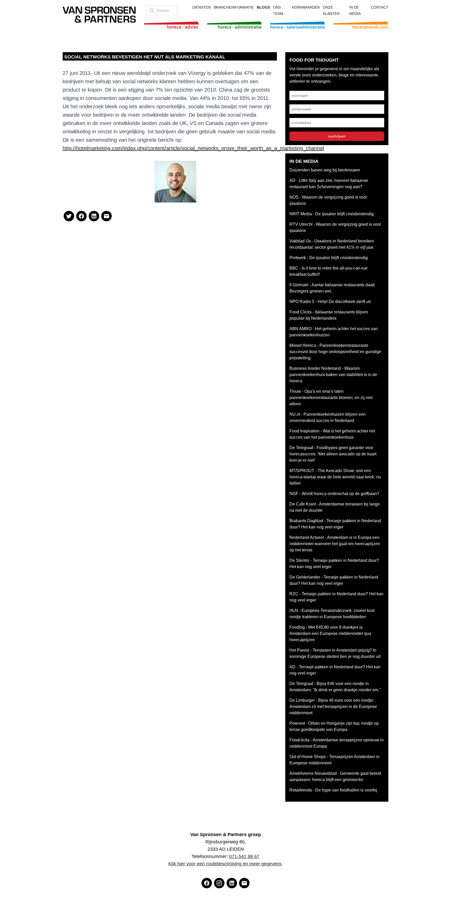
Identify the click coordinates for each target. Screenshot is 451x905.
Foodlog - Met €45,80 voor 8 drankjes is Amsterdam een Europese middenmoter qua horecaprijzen (330, 633)
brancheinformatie (234, 7)
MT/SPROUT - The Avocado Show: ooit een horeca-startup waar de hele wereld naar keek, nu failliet (335, 476)
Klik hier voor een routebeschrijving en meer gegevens (225, 863)
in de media (355, 10)
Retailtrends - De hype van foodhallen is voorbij (333, 790)
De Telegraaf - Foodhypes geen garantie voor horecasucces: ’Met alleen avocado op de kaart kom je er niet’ (332, 453)
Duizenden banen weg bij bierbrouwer (324, 170)
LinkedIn (140, 193)
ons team (278, 10)
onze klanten (331, 10)
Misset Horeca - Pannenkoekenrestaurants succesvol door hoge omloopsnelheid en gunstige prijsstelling (335, 351)
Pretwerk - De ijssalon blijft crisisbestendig (328, 257)
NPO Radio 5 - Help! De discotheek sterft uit (330, 301)
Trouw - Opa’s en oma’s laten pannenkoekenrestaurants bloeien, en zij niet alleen (330, 397)
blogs (263, 7)
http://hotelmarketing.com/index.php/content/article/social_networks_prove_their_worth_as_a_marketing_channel (193, 148)
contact (379, 7)
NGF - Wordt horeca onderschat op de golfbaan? (334, 493)
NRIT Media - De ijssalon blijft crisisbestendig (331, 214)
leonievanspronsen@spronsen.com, (113, 186)
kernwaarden (306, 7)
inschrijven (337, 136)
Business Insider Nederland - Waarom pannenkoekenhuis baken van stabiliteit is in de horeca (333, 374)
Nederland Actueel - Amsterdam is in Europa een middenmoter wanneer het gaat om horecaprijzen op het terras (334, 543)
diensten (201, 7)
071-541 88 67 (244, 856)
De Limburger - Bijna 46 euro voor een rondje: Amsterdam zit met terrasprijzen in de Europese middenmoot (333, 706)
